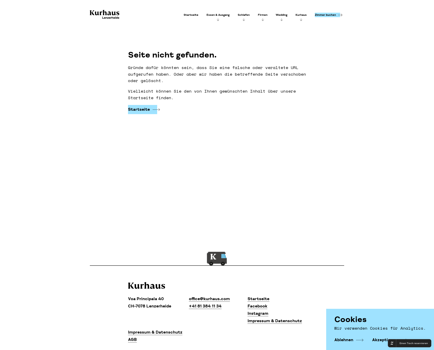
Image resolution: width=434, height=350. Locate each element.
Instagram (258, 313)
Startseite (191, 15)
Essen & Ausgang (218, 15)
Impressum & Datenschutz (275, 320)
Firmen (263, 15)
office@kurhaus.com (209, 298)
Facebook (257, 306)
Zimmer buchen (325, 15)
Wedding (281, 15)
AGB (132, 339)
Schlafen (244, 15)
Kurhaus (104, 15)
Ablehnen (343, 339)
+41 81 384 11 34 (205, 306)
